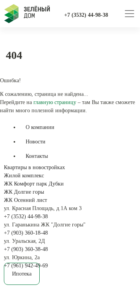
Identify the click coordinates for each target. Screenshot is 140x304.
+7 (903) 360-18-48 (26, 233)
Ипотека (22, 274)
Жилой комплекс (24, 176)
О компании (40, 127)
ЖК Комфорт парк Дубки (34, 184)
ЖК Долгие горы (24, 192)
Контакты (37, 156)
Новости (36, 142)
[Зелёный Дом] (27, 13)
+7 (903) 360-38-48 (26, 249)
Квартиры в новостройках (34, 167)
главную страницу (54, 102)
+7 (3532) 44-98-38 (26, 216)
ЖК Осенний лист (25, 200)
